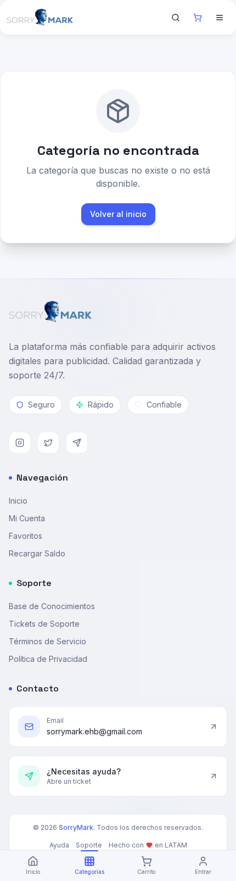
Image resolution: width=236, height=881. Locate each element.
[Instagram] (20, 443)
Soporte (89, 845)
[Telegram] (77, 443)
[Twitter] (48, 443)
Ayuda (59, 845)
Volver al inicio (118, 214)
